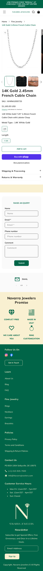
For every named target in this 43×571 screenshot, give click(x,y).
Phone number (11, 231)
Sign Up (12, 556)
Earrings (8, 417)
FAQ (7, 390)
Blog (7, 384)
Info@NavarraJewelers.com (20, 475)
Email (8, 220)
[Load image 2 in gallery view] (21, 81)
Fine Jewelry (16, 21)
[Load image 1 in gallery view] (9, 81)
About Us (9, 378)
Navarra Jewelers (21, 564)
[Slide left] (2, 82)
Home (4, 21)
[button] (4, 12)
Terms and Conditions (14, 445)
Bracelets (9, 423)
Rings (7, 406)
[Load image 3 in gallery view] (33, 81)
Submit (22, 263)
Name (7, 208)
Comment (9, 243)
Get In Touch (13, 363)
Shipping (4, 109)
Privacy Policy (11, 439)
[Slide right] (41, 82)
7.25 (6, 141)
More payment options (21, 162)
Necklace (9, 412)
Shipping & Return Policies (16, 451)
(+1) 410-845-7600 (17, 471)
